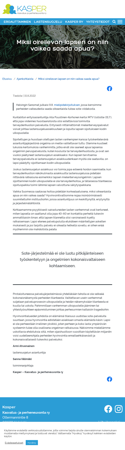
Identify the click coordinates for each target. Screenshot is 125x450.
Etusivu (7, 78)
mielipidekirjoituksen (67, 104)
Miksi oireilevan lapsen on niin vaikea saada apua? (68, 78)
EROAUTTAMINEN (17, 22)
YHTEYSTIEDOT (98, 22)
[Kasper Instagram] (119, 409)
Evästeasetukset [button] (14, 442)
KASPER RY (74, 22)
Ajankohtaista (25, 78)
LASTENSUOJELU (48, 22)
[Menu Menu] (120, 21)
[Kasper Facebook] (108, 409)
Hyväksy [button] (32, 442)
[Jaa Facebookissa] (109, 88)
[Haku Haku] (114, 21)
